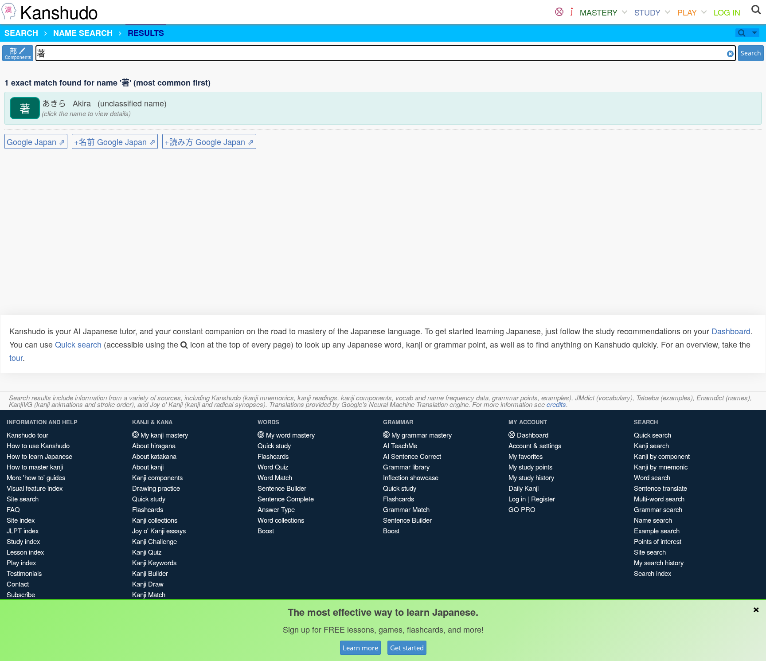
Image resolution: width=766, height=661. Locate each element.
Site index (21, 519)
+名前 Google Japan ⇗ (115, 141)
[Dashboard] (559, 12)
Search (751, 53)
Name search (653, 519)
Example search (657, 530)
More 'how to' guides (36, 477)
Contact (18, 583)
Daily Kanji (523, 488)
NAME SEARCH (83, 33)
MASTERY (598, 12)
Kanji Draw (148, 583)
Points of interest (657, 541)
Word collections (281, 519)
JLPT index (23, 530)
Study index (23, 541)
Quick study (148, 498)
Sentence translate (660, 488)
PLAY (687, 12)
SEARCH (21, 33)
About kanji (148, 466)
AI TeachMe (400, 445)
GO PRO (521, 509)
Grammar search (658, 509)
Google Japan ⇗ (36, 141)
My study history (531, 477)
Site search (23, 498)
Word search (652, 477)
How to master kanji (35, 466)
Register (543, 498)
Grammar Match (406, 509)
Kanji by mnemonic (661, 466)
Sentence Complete (286, 498)
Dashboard (730, 330)
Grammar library (406, 466)
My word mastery (289, 434)
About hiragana (154, 445)
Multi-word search (659, 498)
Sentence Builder (282, 488)
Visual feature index (35, 488)
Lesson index (25, 551)
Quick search (78, 344)
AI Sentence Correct (412, 456)
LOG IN (727, 12)
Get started (407, 647)
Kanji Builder (150, 573)
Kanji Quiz (146, 551)
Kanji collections (154, 519)
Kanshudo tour (27, 434)
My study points (530, 466)
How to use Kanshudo (38, 445)
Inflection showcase (410, 477)
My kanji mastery (163, 434)
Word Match (275, 477)
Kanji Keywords (154, 562)
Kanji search (651, 445)
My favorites (525, 456)
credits (556, 404)
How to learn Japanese (39, 456)
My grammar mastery (421, 434)
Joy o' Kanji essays (159, 530)
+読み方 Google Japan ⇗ (209, 141)
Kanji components (157, 477)
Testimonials (24, 573)
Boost (266, 530)
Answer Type (276, 509)
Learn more (360, 647)
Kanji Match (148, 594)
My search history (659, 562)
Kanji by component (662, 456)
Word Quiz (273, 466)
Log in (517, 498)
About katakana (154, 456)
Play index (21, 562)
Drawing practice (156, 488)
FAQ (13, 509)
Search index (652, 573)
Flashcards (147, 509)
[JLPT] (571, 12)
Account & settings (534, 445)
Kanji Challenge (154, 541)
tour (16, 357)
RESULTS (146, 33)
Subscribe (21, 594)
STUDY (647, 12)
